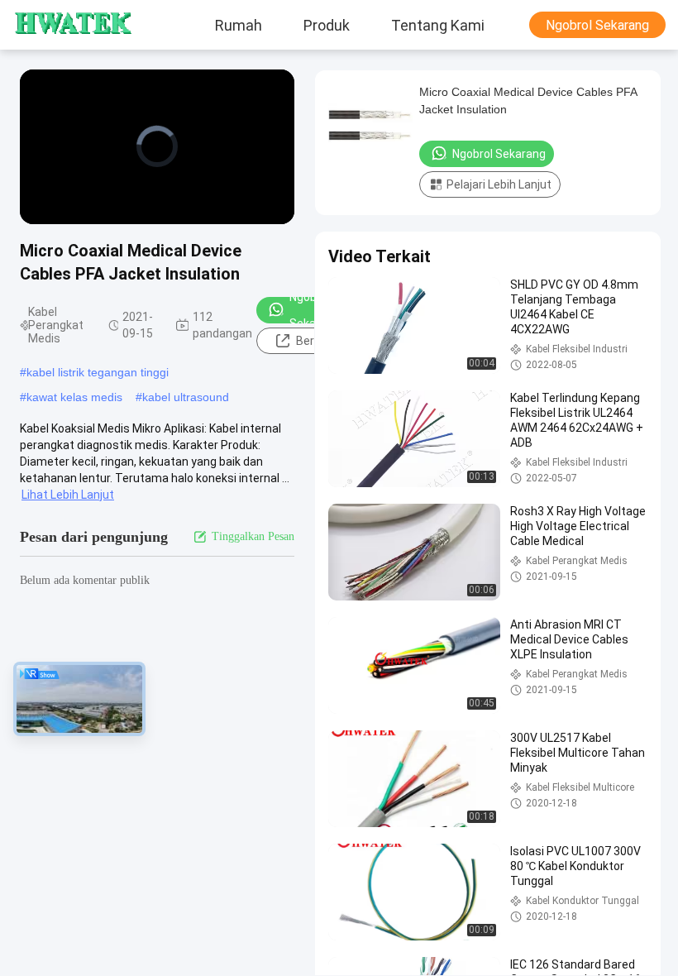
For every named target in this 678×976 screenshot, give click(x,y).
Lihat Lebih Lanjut (67, 494)
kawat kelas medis (74, 397)
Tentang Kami (438, 25)
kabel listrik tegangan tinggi (97, 372)
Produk (326, 25)
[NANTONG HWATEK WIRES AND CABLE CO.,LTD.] (62, 24)
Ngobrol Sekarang (597, 25)
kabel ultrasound (185, 397)
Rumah (238, 25)
